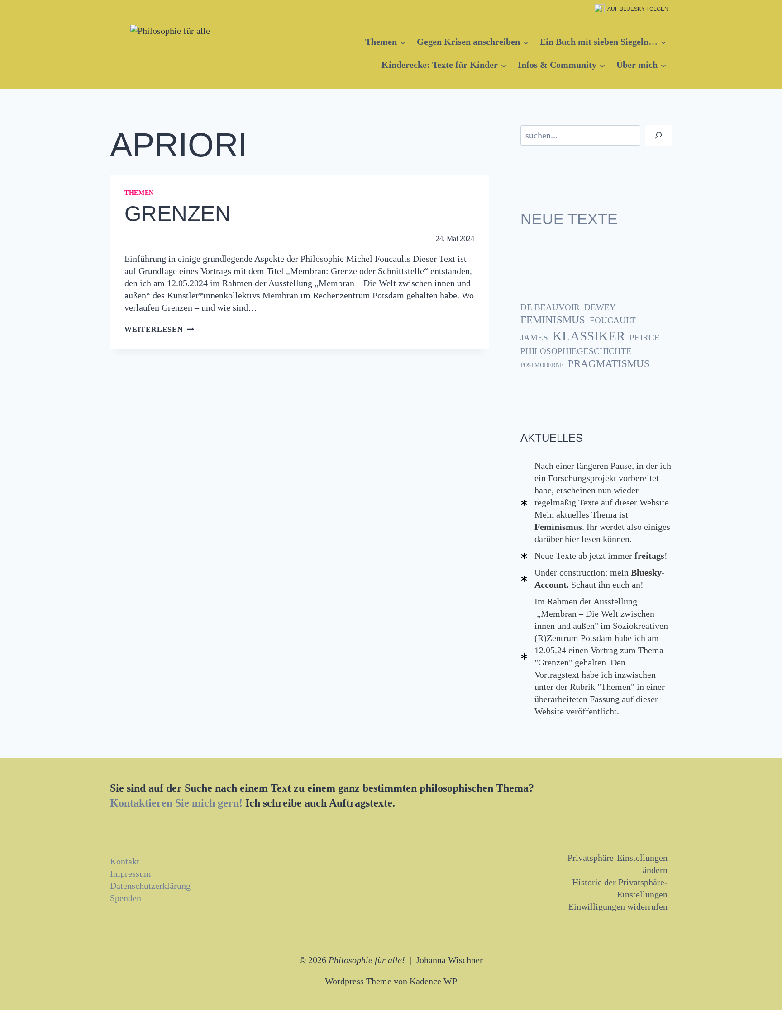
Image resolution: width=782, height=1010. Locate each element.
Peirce (644, 337)
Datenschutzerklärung (150, 886)
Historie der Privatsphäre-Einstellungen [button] (620, 888)
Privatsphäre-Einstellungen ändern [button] (617, 864)
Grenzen (177, 214)
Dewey (600, 307)
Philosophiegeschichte (576, 351)
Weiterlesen (159, 329)
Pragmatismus (609, 363)
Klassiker (589, 336)
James (534, 337)
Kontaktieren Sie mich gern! (176, 803)
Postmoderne (541, 365)
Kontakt (124, 861)
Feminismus (552, 320)
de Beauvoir (550, 307)
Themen (139, 192)
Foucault (613, 320)
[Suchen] (658, 135)
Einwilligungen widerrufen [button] (618, 906)
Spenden (125, 898)
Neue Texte (569, 218)
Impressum (130, 873)
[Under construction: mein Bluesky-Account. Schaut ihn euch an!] (596, 578)
